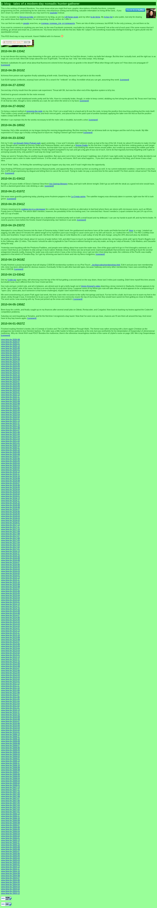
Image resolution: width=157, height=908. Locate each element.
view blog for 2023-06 (10, 384)
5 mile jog (12, 280)
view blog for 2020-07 (10, 456)
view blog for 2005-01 (10, 865)
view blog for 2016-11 (10, 554)
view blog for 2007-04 (10, 805)
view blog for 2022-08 (10, 404)
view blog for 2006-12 (10, 814)
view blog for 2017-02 (10, 547)
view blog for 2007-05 (10, 803)
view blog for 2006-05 (10, 829)
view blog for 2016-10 (10, 556)
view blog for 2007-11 (10, 790)
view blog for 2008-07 (10, 772)
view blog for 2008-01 (10, 785)
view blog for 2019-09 (10, 479)
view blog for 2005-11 (10, 843)
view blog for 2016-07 (10, 562)
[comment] (5, 65)
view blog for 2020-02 (10, 468)
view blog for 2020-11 (10, 448)
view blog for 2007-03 (10, 807)
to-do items (95, 17)
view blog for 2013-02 (10, 653)
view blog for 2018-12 (10, 498)
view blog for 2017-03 (10, 545)
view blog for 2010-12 (10, 710)
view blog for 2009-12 (10, 734)
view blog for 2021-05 (10, 434)
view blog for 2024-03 (10, 370)
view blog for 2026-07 (10, 342)
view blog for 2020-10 (10, 450)
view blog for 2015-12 (10, 578)
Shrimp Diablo (81, 145)
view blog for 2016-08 (10, 560)
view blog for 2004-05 (10, 882)
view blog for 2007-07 (10, 798)
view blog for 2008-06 (10, 774)
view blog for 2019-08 (10, 481)
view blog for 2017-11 (10, 527)
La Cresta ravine (78, 196)
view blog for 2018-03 (10, 518)
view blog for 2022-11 (10, 397)
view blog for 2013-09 (10, 637)
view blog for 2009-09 (10, 741)
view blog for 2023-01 (10, 392)
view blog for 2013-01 (10, 655)
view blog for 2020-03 (10, 465)
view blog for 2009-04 (10, 752)
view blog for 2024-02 (10, 373)
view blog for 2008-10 (10, 765)
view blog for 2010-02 (10, 730)
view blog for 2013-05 (10, 646)
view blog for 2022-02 (10, 417)
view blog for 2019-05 (10, 487)
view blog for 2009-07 (10, 745)
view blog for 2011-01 (10, 708)
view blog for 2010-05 (10, 726)
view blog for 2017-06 (10, 538)
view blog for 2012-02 (10, 679)
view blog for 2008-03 (10, 781)
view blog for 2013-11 (10, 633)
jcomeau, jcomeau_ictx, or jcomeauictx (58, 23)
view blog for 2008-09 (10, 768)
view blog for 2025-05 (10, 348)
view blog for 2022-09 (10, 401)
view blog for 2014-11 (10, 606)
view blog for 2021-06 (10, 432)
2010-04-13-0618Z (13, 259)
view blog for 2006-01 (10, 838)
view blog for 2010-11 (10, 712)
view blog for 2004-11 (10, 869)
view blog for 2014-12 (10, 604)
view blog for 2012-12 (10, 657)
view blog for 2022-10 (10, 399)
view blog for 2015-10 (10, 582)
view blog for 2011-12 (10, 684)
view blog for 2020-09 (10, 452)
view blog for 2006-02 (10, 836)
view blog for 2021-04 (10, 437)
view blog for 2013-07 (10, 642)
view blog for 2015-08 (10, 587)
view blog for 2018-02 (10, 520)
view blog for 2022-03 (10, 415)
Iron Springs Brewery (58, 184)
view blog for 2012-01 (10, 682)
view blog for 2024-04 (10, 368)
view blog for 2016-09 (10, 558)
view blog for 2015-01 (10, 602)
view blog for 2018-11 (10, 501)
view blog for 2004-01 (10, 891)
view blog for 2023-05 (10, 386)
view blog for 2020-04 (10, 463)
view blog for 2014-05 (10, 620)
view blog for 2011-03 (10, 704)
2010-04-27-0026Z (13, 106)
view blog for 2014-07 (10, 615)
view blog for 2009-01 (10, 759)
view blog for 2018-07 (10, 509)
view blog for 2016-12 (10, 551)
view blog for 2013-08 (10, 640)
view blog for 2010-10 (10, 715)
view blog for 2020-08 (10, 454)
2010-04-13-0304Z (13, 274)
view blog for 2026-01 (10, 344)
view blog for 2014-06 (10, 618)
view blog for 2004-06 (10, 880)
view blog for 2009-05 (10, 750)
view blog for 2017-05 (10, 540)
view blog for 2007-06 (10, 801)
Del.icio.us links (26, 17)
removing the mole (34, 111)
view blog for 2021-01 (10, 443)
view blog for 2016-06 (10, 565)
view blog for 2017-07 (10, 536)
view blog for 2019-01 (10, 496)
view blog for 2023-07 (10, 381)
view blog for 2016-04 (10, 569)
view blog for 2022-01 (10, 419)
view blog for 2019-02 (10, 494)
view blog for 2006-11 (10, 816)
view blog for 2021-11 (10, 423)
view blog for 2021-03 (10, 439)
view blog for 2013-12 (10, 631)
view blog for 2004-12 (10, 867)
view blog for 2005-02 (10, 862)
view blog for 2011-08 (10, 693)
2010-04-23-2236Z (13, 137)
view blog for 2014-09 (10, 611)
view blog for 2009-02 (10, 757)
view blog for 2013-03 (10, 651)
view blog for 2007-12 (10, 787)
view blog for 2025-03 (10, 353)
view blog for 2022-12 (10, 395)
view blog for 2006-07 (10, 825)
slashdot (53, 13)
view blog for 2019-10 (10, 476)
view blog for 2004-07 (10, 878)
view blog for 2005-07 (10, 851)
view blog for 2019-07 (10, 483)
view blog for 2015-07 (10, 589)
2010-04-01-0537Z (13, 323)
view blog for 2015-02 (10, 600)
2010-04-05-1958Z (13, 304)
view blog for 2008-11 (10, 763)
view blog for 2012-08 (10, 666)
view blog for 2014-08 (10, 613)
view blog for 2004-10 (10, 871)
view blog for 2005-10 (10, 845)
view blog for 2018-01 (10, 523)
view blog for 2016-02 (10, 573)
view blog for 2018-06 (10, 512)
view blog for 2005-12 (10, 840)
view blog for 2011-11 (10, 686)
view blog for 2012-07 (10, 668)
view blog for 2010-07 (10, 721)
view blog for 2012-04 (10, 675)
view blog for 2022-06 (10, 408)
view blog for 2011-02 (10, 706)
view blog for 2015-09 (10, 584)
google (26, 23)
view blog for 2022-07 (10, 406)
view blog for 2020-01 (10, 470)
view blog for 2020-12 (10, 445)
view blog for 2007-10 (10, 792)
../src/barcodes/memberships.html (105, 265)
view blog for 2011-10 (10, 688)
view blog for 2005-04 (10, 858)
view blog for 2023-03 (10, 388)
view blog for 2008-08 (10, 770)
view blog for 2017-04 (10, 543)
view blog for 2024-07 (10, 362)
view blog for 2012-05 (10, 673)
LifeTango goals (71, 17)
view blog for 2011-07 (10, 695)
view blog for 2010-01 (10, 732)
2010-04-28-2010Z (13, 70)
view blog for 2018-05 (10, 514)
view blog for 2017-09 (10, 531)
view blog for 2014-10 (10, 609)
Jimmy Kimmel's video (90, 286)
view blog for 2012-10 (10, 662)
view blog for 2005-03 (10, 860)
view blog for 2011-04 (10, 701)
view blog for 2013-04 (10, 648)
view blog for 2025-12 (10, 346)
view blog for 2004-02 (10, 889)
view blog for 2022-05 (10, 410)
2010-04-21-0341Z (13, 178)
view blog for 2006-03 (10, 834)
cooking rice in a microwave (33, 209)
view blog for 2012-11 (10, 659)
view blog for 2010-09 (10, 717)
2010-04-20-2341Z (13, 204)
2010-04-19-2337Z (13, 225)
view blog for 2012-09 (10, 664)
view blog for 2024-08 (10, 359)
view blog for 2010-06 (10, 723)
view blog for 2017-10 (10, 529)
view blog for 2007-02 (10, 809)
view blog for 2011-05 (10, 699)
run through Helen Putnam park (27, 143)
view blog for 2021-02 (10, 441)
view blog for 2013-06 (10, 644)
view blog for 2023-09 (10, 377)
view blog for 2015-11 (10, 580)
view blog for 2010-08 (10, 719)
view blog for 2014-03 (10, 624)
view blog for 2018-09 (10, 505)
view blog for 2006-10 (10, 818)
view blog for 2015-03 (10, 598)
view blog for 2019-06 (10, 485)
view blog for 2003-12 (10, 893)
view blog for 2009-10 (10, 739)
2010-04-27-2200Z (13, 85)
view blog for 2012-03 (10, 677)
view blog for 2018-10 (10, 503)
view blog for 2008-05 (10, 776)
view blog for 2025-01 (10, 357)
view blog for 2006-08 (10, 823)
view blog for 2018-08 (10, 507)
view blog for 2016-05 (10, 567)
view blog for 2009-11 (10, 737)
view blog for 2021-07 (10, 430)
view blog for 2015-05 (10, 593)
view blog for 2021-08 (10, 428)
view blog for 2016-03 (10, 571)
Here (131, 230)
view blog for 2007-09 (10, 794)
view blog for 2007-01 (10, 812)
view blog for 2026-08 (10, 340)
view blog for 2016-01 (10, 576)
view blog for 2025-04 (10, 351)
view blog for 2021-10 (10, 426)
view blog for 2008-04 (10, 779)
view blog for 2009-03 (10, 754)
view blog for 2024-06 (10, 364)
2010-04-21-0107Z (13, 191)
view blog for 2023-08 (10, 379)
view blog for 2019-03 (10, 492)
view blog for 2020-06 (10, 459)
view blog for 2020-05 (10, 461)
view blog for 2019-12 (10, 472)
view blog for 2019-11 (10, 474)
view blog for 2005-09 (10, 847)
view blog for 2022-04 (10, 412)
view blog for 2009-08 (10, 743)
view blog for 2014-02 (10, 626)
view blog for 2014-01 (10, 629)
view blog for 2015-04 (10, 595)
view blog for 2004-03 (10, 887)
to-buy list (108, 17)
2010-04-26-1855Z (13, 125)
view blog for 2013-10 (10, 635)
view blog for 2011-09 (10, 690)
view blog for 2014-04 (10, 622)
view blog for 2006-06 (10, 827)
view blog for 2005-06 (10, 854)
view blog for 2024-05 (10, 366)
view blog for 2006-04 (10, 832)
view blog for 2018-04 (10, 516)
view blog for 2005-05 (10, 856)
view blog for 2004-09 (10, 873)
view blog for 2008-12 (10, 761)
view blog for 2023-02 (10, 390)
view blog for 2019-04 (10, 490)
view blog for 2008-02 (10, 783)
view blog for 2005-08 (10, 849)
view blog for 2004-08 (10, 876)
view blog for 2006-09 (10, 821)
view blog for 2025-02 (10, 355)
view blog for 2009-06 (10, 748)
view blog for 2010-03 (10, 728)
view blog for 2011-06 (10, 697)
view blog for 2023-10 (10, 375)
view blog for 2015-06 (10, 591)
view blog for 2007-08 (10, 796)
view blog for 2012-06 (10, 670)
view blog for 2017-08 (10, 534)
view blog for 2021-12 (10, 421)
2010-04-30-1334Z (13, 51)
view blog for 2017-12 (10, 525)
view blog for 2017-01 (10, 549)
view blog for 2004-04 (10, 884)
